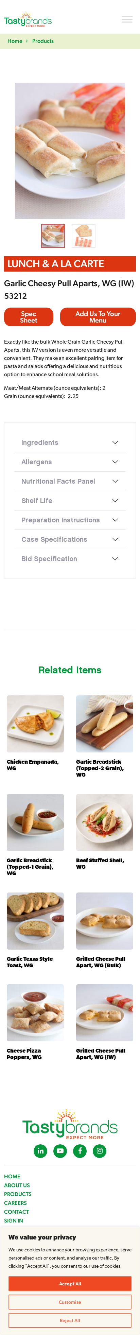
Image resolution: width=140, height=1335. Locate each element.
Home (14, 41)
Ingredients (39, 442)
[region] (70, 1281)
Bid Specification (49, 559)
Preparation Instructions (60, 520)
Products (43, 41)
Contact (16, 1212)
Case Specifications (54, 539)
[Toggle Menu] (127, 19)
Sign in (13, 1220)
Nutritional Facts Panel (58, 481)
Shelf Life (36, 501)
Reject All (70, 1320)
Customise (70, 1302)
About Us (17, 1185)
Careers (15, 1203)
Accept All (70, 1283)
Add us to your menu (97, 317)
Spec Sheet (28, 317)
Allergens (36, 462)
